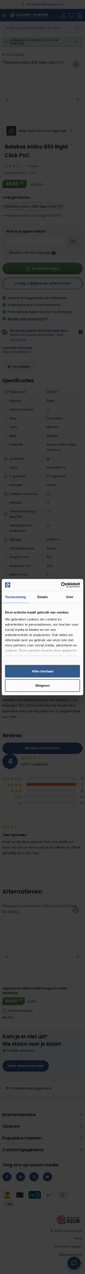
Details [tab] (42, 597)
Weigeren (42, 685)
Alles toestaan (42, 671)
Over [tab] (69, 597)
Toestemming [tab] (15, 597)
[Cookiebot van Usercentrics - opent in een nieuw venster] (61, 585)
